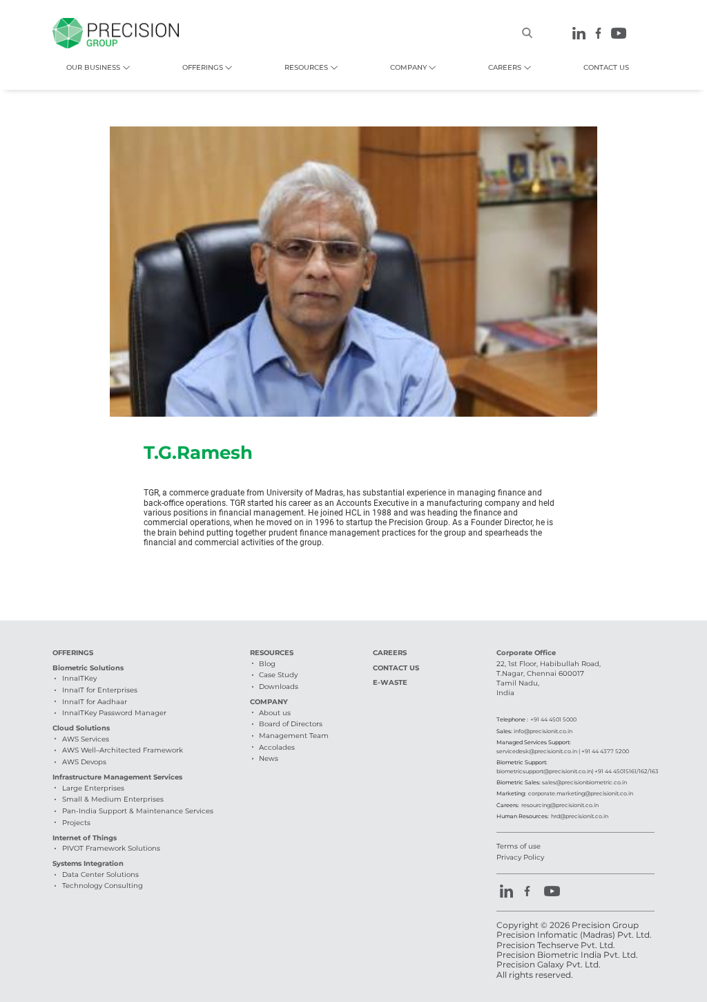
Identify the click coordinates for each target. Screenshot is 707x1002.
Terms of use (518, 846)
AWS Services (85, 739)
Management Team (294, 735)
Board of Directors (290, 723)
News (268, 758)
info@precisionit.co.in (543, 731)
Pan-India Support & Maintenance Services (137, 810)
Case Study (278, 674)
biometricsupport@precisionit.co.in (544, 771)
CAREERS (504, 67)
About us (275, 712)
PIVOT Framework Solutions (111, 848)
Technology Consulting (102, 885)
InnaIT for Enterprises (99, 690)
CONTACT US (606, 67)
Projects (76, 822)
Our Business (93, 67)
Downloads (278, 686)
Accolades (277, 747)
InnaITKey (79, 678)
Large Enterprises (93, 788)
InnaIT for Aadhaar (94, 701)
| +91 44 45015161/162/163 (625, 771)
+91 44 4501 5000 (553, 719)
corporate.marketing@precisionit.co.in (580, 793)
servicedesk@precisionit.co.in (536, 751)
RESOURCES (306, 67)
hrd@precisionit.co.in (579, 816)
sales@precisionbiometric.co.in (584, 782)
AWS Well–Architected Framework (122, 750)
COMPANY (408, 67)
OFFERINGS (202, 67)
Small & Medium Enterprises (113, 799)
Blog (267, 663)
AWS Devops (84, 761)
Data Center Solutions (100, 874)
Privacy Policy (520, 857)
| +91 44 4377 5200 (603, 751)
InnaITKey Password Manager (114, 712)
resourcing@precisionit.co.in (560, 805)
